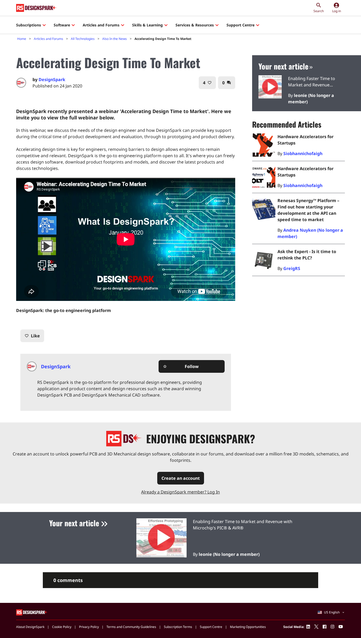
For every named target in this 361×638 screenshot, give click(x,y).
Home (21, 38)
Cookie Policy (61, 627)
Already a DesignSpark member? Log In (180, 492)
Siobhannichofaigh (302, 153)
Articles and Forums (101, 24)
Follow (181, 366)
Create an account (180, 478)
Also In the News (114, 38)
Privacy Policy (89, 627)
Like (32, 336)
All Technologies (83, 38)
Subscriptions (28, 24)
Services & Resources (194, 24)
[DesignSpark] (32, 612)
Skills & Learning (147, 24)
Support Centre (240, 24)
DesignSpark (52, 79)
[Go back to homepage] (36, 8)
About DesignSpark (30, 627)
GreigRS (291, 268)
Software (62, 24)
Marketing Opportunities (248, 627)
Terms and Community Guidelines (131, 627)
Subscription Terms (178, 627)
